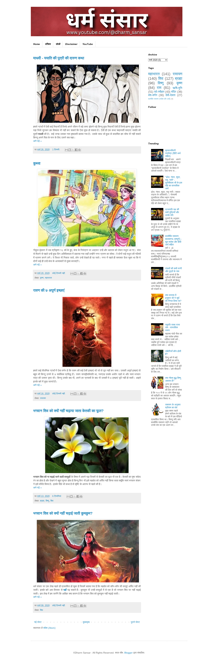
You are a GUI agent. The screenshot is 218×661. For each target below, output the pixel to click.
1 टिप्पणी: (56, 149)
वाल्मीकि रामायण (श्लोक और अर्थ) (159, 99)
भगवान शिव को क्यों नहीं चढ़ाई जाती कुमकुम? (62, 513)
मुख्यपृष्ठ (86, 622)
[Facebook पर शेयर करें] (76, 150)
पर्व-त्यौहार (159, 91)
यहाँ (64, 589)
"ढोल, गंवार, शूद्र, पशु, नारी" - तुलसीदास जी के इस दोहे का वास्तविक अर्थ (173, 183)
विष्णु (47, 501)
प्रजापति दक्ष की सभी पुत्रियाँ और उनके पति (172, 212)
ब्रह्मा (42, 501)
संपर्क (58, 44)
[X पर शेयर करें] (73, 150)
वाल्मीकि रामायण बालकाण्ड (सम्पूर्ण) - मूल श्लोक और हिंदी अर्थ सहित (173, 240)
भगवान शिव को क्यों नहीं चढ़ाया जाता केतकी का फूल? (68, 411)
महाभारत (48, 278)
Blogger (128, 652)
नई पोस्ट (38, 622)
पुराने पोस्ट (135, 622)
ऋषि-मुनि (177, 88)
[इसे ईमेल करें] (66, 150)
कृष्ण (42, 278)
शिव (51, 501)
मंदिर (173, 91)
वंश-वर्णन (152, 95)
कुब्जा (36, 163)
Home (36, 44)
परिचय (48, 44)
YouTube (87, 44)
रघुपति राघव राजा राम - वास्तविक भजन (172, 327)
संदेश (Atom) (49, 627)
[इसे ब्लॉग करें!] (69, 150)
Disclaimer (71, 44)
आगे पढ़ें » (37, 141)
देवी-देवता (170, 95)
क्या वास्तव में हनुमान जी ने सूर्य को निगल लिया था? (173, 298)
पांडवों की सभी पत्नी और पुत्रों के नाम (173, 270)
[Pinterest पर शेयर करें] (79, 150)
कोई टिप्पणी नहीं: (59, 273)
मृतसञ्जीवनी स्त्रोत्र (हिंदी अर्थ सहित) (173, 153)
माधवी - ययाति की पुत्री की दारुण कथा (58, 58)
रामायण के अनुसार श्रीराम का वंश (173, 406)
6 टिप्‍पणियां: (57, 496)
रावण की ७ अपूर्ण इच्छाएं (49, 290)
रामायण (43, 398)
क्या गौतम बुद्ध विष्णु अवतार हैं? (173, 379)
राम (159, 88)
